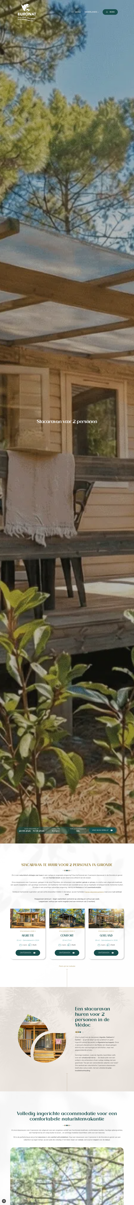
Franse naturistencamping (94, 892)
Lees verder (18, 914)
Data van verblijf (32, 829)
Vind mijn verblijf (100, 830)
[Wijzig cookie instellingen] (4, 1201)
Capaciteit (56, 829)
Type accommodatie (78, 829)
